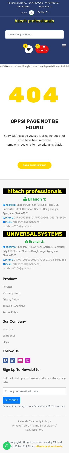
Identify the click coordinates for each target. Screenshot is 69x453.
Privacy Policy (11, 299)
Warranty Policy (12, 293)
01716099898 (36, 3)
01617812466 (23, 6)
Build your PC (45, 6)
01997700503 (52, 3)
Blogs (6, 342)
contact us (9, 335)
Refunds (7, 286)
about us (8, 329)
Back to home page (34, 165)
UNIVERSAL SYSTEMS (34, 234)
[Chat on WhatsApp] (7, 446)
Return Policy (10, 312)
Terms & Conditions (14, 306)
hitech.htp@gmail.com (26, 221)
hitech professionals (34, 191)
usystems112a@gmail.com (18, 226)
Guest (24, 12)
